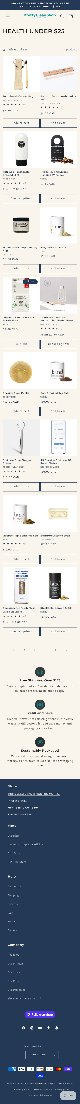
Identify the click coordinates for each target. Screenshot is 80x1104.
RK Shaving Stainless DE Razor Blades (56, 462)
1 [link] (13, 650)
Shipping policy (61, 1089)
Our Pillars (14, 981)
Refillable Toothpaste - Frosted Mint (17, 173)
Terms (12, 922)
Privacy (12, 930)
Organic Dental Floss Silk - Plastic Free (20, 319)
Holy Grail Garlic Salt (53, 247)
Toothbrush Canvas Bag (18, 96)
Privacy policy (21, 1089)
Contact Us (15, 887)
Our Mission (15, 964)
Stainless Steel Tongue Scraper (17, 462)
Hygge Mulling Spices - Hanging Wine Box (55, 173)
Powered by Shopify (45, 1083)
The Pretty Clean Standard (24, 999)
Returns (13, 904)
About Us (13, 955)
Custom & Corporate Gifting (25, 845)
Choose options (21, 198)
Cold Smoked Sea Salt (54, 393)
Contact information (41, 1095)
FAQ (10, 913)
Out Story (14, 973)
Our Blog (13, 836)
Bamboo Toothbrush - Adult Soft (58, 98)
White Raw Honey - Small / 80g (20, 249)
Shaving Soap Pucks (16, 393)
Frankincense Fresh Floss (19, 608)
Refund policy (66, 1083)
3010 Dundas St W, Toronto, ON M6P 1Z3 (34, 793)
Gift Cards (14, 853)
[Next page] (66, 650)
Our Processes (16, 990)
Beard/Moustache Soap (55, 535)
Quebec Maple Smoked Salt (20, 535)
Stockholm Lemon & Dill (55, 608)
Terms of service (41, 1089)
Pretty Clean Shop (24, 1083)
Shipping (13, 895)
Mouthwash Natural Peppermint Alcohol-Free (56, 319)
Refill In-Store (17, 862)
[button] (7, 16)
